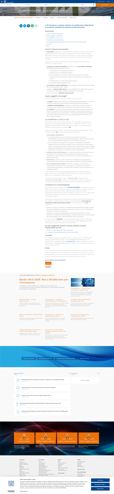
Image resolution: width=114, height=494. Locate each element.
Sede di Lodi (21, 471)
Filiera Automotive (42, 469)
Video (59, 466)
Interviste (79, 464)
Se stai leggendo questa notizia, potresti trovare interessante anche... (67, 42)
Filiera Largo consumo (43, 471)
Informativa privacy (81, 475)
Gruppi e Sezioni (22, 475)
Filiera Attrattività (42, 467)
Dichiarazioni (79, 462)
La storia (21, 461)
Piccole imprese (42, 462)
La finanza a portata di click (62, 17)
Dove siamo (21, 467)
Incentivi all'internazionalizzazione (45, 358)
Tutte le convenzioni (62, 462)
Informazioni (40, 14)
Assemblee (21, 466)
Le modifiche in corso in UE (55, 37)
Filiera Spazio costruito (43, 475)
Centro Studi (61, 473)
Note (48, 46)
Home (20, 14)
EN (95, 1)
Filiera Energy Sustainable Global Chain (46, 474)
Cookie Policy (62, 487)
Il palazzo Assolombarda (24, 469)
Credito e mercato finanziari (29, 358)
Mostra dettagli (23, 491)
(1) (73, 92)
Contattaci (48, 263)
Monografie (45, 17)
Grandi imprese (42, 465)
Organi (20, 470)
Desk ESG (59, 219)
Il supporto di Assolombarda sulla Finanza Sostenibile (62, 232)
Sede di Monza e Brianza (24, 472)
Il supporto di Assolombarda (55, 40)
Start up (40, 461)
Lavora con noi (101, 1)
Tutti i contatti (61, 469)
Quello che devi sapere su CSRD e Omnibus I (60, 230)
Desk (59, 461)
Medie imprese (41, 464)
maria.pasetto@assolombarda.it (78, 239)
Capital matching (73, 17)
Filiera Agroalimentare (43, 466)
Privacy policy (80, 473)
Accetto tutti (100, 480)
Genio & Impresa (80, 466)
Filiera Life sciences (42, 472)
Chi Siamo (21, 459)
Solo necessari (100, 488)
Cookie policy (80, 476)
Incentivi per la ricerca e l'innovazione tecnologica (66, 358)
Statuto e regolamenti (23, 464)
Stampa (48, 266)
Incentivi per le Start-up (84, 358)
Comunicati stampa (81, 461)
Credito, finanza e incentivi (31, 14)
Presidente (79, 465)
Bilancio (20, 465)
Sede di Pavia (22, 474)
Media (78, 459)
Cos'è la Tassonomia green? (55, 33)
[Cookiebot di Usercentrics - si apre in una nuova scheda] (11, 491)
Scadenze (74, 373)
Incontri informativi (20, 429)
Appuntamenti (19, 373)
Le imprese (41, 459)
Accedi (108, 1)
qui (70, 127)
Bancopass (52, 17)
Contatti (49, 44)
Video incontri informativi (63, 467)
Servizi (24, 14)
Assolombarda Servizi (61, 243)
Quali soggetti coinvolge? (54, 35)
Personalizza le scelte (100, 484)
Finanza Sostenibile (74, 187)
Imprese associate (22, 462)
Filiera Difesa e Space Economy (45, 470)
